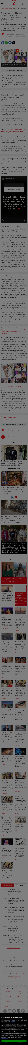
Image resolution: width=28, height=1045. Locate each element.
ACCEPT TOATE (14, 1041)
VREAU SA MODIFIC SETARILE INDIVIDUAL (14, 1042)
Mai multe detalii (13, 1021)
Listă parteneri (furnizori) (4, 1038)
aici (22, 1026)
